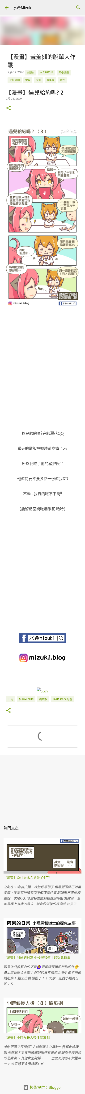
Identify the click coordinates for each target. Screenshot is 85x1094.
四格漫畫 (64, 72)
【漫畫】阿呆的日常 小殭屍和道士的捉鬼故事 (37, 957)
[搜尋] (78, 7)
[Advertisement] (42, 786)
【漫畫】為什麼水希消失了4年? (27, 877)
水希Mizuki (22, 8)
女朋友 (30, 72)
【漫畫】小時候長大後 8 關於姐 (27, 1037)
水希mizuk (46, 72)
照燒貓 (43, 699)
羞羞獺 (50, 80)
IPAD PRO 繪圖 (62, 699)
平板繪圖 (14, 80)
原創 (38, 80)
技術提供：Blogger (45, 1087)
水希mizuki (26, 699)
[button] (8, 108)
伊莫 (27, 80)
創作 (62, 80)
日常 (10, 699)
